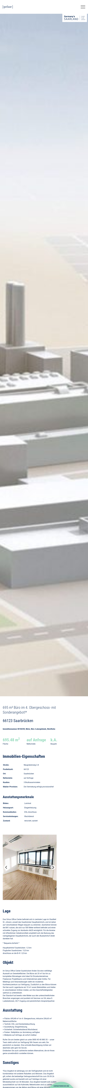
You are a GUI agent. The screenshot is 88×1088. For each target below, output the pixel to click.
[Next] (52, 867)
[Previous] (6, 867)
